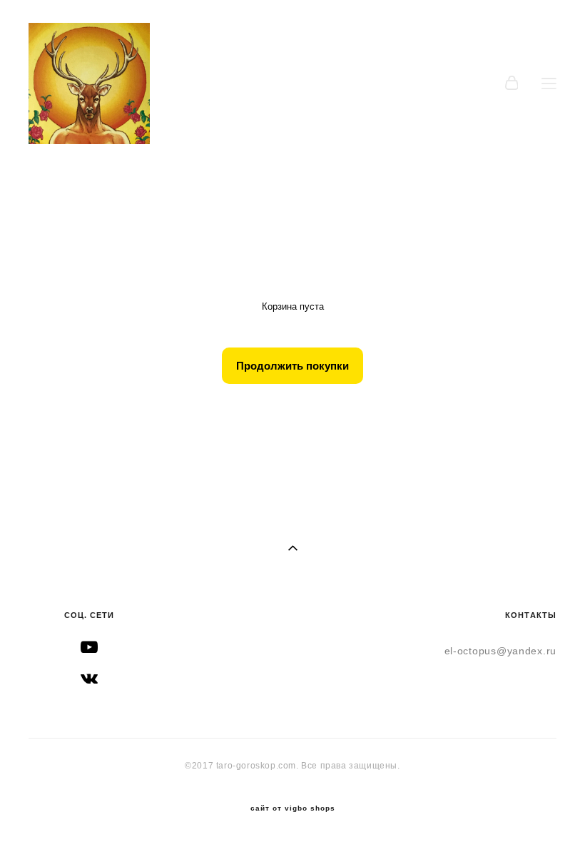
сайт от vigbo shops (292, 808)
